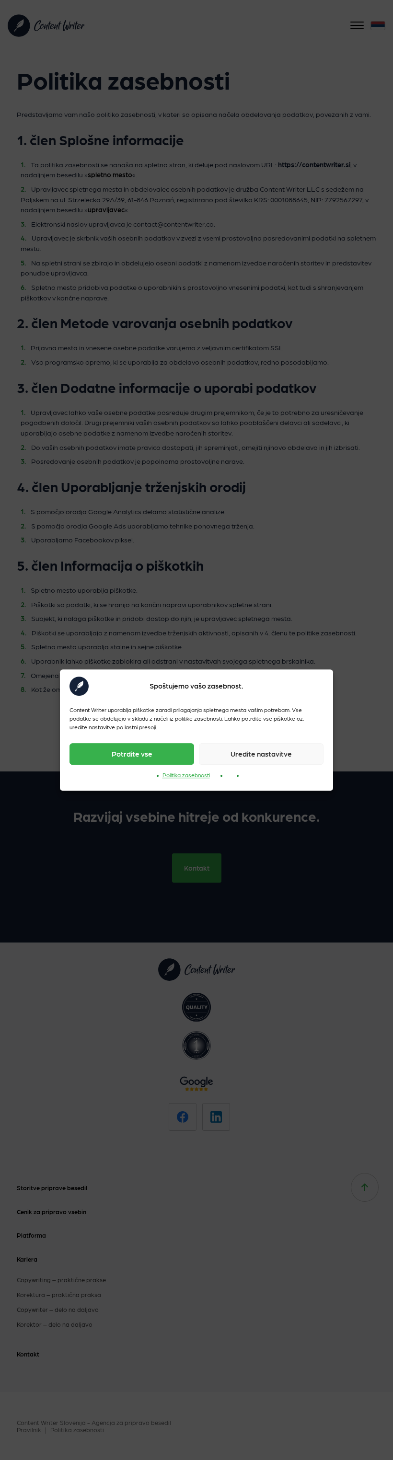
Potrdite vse (132, 753)
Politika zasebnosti (186, 774)
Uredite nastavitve (261, 753)
